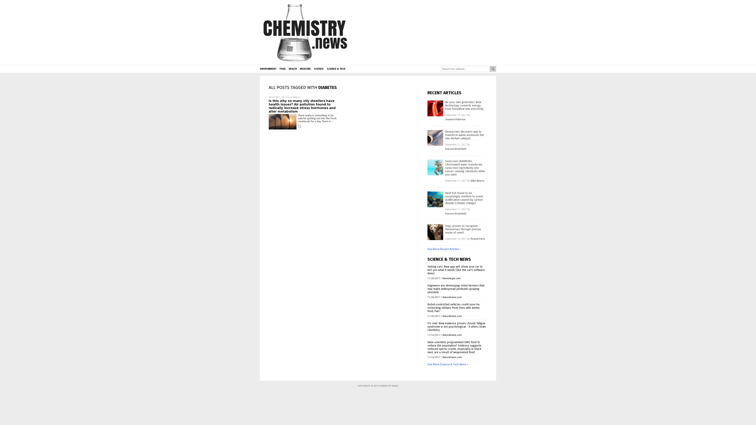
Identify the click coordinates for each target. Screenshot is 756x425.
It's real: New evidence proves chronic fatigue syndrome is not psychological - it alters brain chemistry (456, 327)
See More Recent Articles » (444, 249)
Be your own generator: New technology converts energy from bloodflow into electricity (464, 106)
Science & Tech (336, 68)
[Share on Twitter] (299, 126)
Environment (268, 68)
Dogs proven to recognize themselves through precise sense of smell (463, 229)
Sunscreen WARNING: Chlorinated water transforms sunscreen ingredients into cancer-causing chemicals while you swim (465, 168)
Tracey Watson (293, 97)
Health (293, 68)
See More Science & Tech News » (447, 364)
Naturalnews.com (452, 297)
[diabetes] (305, 61)
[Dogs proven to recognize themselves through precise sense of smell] (435, 232)
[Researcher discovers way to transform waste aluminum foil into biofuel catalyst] (435, 138)
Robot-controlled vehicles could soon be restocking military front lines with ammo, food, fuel (453, 308)
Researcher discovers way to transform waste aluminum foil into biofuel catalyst (464, 135)
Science (319, 68)
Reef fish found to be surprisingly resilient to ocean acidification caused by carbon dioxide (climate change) (464, 198)
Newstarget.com (452, 278)
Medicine (305, 68)
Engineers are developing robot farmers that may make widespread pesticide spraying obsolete (455, 289)
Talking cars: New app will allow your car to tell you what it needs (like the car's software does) (456, 270)
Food (282, 68)
